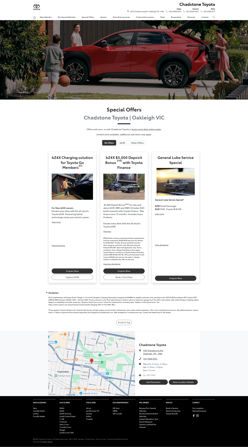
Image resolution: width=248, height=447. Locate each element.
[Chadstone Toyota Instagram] (198, 415)
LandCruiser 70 (92, 411)
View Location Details (183, 382)
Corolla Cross (65, 427)
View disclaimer (58, 245)
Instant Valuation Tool (148, 419)
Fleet (162, 17)
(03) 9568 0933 (175, 11)
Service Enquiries (173, 411)
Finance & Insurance (145, 17)
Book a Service (172, 408)
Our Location (198, 408)
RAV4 (62, 408)
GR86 (115, 411)
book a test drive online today (146, 129)
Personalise (176, 17)
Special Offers (88, 17)
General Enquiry (199, 411)
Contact (204, 17)
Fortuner (63, 421)
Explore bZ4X (72, 277)
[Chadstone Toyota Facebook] (194, 415)
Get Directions (153, 382)
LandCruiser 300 (66, 432)
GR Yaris (116, 408)
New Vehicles (46, 17)
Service (103, 17)
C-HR (62, 419)
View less (107, 231)
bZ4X (62, 411)
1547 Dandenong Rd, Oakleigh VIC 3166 (147, 11)
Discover (191, 17)
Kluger (62, 430)
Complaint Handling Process (117, 439)
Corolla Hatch (39, 411)
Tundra (89, 413)
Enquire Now (72, 270)
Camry (35, 413)
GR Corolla (117, 413)
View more (56, 222)
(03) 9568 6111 (209, 11)
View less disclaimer (112, 264)
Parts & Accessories (121, 17)
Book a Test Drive (124, 277)
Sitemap (81, 439)
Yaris (35, 408)
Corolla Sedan (39, 416)
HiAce (88, 416)
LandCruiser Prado (67, 416)
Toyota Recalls (172, 413)
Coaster (89, 419)
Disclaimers (53, 292)
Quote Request (145, 421)
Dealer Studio (47, 442)
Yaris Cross (64, 424)
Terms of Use (101, 439)
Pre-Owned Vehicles (67, 17)
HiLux (88, 408)
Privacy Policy (90, 439)
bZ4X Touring (65, 413)
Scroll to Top (124, 322)
